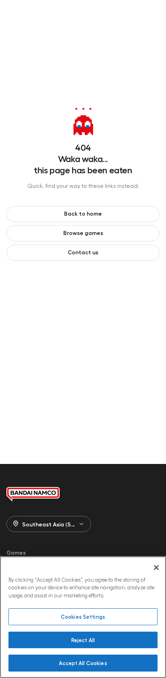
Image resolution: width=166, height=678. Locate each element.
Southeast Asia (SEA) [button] (51, 524)
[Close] (156, 567)
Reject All (83, 640)
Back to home (83, 213)
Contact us (83, 252)
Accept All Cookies (83, 663)
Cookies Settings (83, 617)
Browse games (83, 232)
